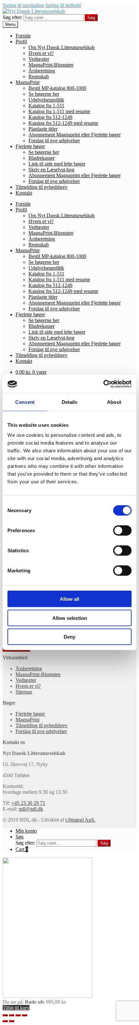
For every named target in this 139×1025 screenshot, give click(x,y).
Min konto (26, 831)
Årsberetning (41, 70)
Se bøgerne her (43, 94)
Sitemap (24, 692)
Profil (21, 41)
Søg (91, 17)
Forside (23, 35)
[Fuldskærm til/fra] (18, 1015)
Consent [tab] (25, 402)
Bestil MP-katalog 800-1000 (57, 88)
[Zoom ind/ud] (24, 1015)
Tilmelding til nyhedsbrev (42, 187)
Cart (22, 849)
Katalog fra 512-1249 (50, 117)
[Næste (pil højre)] (11, 1021)
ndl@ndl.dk (31, 809)
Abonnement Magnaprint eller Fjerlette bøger (74, 134)
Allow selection (69, 617)
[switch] (122, 530)
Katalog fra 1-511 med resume (59, 111)
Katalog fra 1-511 (46, 105)
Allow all (69, 599)
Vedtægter (38, 59)
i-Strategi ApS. (80, 820)
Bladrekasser (41, 158)
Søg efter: (12, 17)
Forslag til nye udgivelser (54, 140)
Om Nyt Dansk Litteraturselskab (61, 47)
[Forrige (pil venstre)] (5, 1021)
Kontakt (24, 193)
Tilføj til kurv (16, 1007)
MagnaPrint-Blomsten (50, 65)
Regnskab (38, 76)
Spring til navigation (23, 5)
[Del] (11, 1015)
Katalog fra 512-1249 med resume (63, 123)
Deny (69, 637)
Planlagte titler (43, 129)
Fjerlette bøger (30, 146)
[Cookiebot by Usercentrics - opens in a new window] (103, 384)
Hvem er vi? (41, 53)
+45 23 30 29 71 (28, 803)
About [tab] (114, 402)
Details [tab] (70, 402)
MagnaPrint (27, 82)
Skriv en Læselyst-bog (51, 169)
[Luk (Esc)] (5, 1015)
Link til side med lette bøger (56, 164)
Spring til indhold (63, 5)
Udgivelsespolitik (46, 99)
